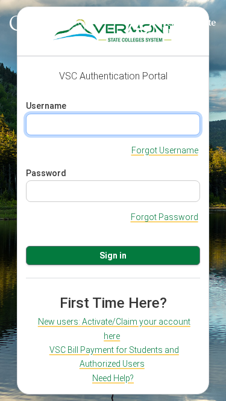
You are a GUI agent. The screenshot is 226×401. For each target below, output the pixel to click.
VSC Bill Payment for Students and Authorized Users (114, 357)
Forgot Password (164, 217)
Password (46, 173)
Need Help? (113, 378)
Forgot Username (164, 150)
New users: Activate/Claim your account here (114, 328)
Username (46, 106)
